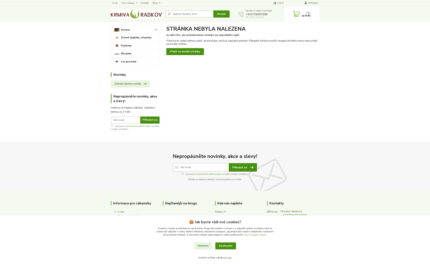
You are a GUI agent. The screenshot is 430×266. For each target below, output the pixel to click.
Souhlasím (225, 246)
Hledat (221, 14)
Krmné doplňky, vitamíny (136, 37)
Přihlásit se (149, 120)
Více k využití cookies (255, 234)
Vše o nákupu (128, 3)
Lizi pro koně (128, 61)
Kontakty (145, 3)
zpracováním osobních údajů (138, 126)
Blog (155, 3)
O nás (115, 3)
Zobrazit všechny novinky (127, 83)
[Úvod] (137, 14)
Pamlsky (126, 45)
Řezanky (126, 53)
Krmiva (125, 29)
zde (229, 257)
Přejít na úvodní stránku (185, 51)
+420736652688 (257, 14)
